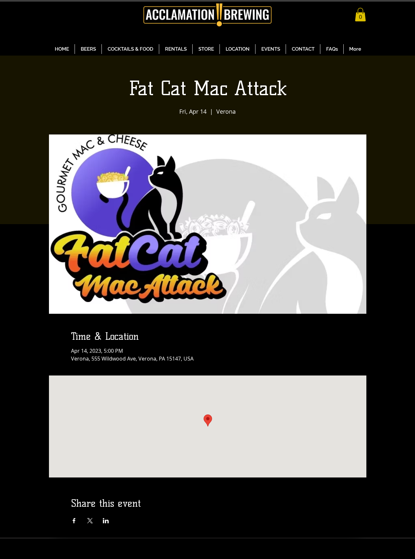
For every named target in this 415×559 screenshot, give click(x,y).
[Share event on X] (90, 520)
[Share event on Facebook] (74, 520)
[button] (360, 14)
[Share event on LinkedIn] (106, 520)
